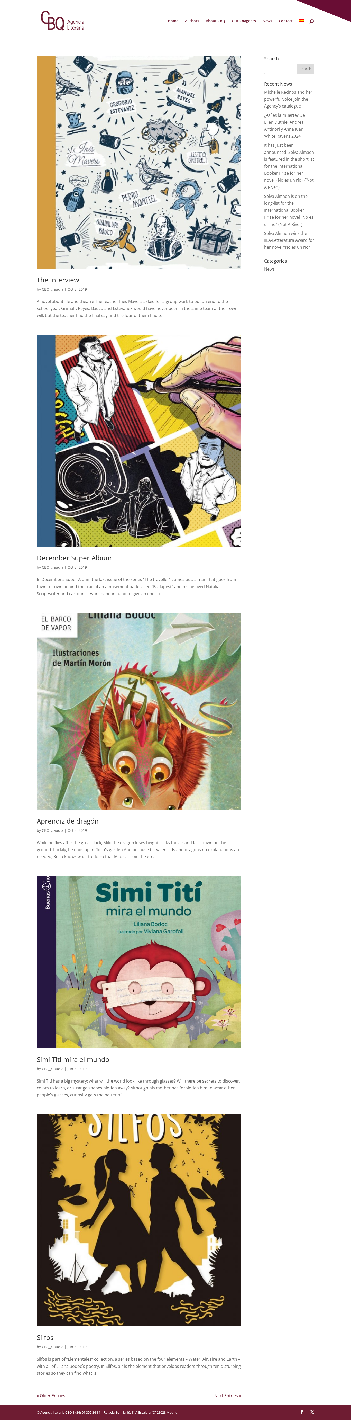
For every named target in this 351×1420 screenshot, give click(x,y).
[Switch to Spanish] (301, 30)
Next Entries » (227, 1395)
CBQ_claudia (52, 289)
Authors (192, 21)
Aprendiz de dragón (68, 821)
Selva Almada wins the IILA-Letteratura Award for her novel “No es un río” (289, 240)
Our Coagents (244, 21)
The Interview (58, 279)
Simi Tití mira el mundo (73, 1059)
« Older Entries (51, 1395)
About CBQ (215, 21)
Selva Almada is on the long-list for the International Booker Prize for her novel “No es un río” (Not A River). (288, 210)
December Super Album (74, 557)
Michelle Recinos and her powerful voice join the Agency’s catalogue (288, 99)
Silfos (45, 1337)
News (267, 21)
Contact (286, 21)
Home (173, 21)
